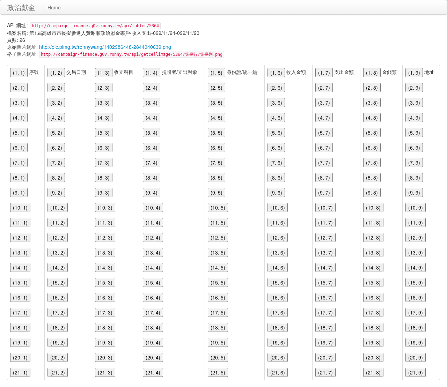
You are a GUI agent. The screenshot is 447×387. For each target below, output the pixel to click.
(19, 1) (20, 342)
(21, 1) (20, 372)
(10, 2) (57, 207)
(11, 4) (153, 222)
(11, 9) (415, 222)
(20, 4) (153, 357)
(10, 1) (20, 207)
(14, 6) (277, 267)
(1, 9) (414, 72)
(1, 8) (372, 72)
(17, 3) (105, 312)
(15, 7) (325, 282)
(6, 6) (276, 147)
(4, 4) (151, 117)
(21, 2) (57, 372)
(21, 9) (415, 372)
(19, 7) (325, 342)
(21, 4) (153, 372)
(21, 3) (105, 372)
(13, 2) (57, 252)
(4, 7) (324, 117)
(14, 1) (20, 267)
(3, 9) (414, 102)
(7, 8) (372, 162)
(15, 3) (105, 282)
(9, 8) (372, 192)
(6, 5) (216, 147)
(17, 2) (57, 312)
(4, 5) (216, 117)
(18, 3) (105, 327)
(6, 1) (19, 147)
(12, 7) (325, 237)
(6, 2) (56, 147)
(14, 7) (325, 267)
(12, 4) (153, 237)
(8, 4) (151, 177)
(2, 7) (324, 87)
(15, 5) (218, 282)
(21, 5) (218, 372)
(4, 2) (56, 117)
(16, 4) (153, 297)
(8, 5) (216, 177)
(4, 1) (19, 117)
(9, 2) (56, 192)
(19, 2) (57, 342)
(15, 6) (277, 282)
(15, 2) (57, 282)
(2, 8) (372, 87)
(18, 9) (415, 327)
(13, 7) (325, 252)
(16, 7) (325, 297)
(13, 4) (153, 252)
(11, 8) (373, 222)
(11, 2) (57, 222)
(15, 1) (20, 282)
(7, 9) (414, 162)
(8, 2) (56, 177)
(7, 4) (151, 162)
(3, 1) (19, 102)
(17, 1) (20, 312)
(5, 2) (56, 132)
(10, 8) (373, 207)
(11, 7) (325, 222)
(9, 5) (216, 192)
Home (54, 7)
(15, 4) (153, 282)
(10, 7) (325, 207)
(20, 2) (57, 357)
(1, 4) (151, 72)
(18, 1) (20, 327)
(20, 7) (325, 357)
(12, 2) (57, 237)
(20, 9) (415, 357)
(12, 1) (20, 237)
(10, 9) (415, 207)
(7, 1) (19, 162)
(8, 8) (372, 177)
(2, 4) (151, 87)
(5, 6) (276, 132)
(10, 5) (218, 207)
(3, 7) (324, 102)
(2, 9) (414, 87)
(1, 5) (216, 72)
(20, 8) (373, 357)
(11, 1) (20, 222)
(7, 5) (216, 162)
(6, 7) (324, 147)
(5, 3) (104, 132)
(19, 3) (105, 342)
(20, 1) (20, 357)
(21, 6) (277, 372)
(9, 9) (414, 192)
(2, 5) (216, 87)
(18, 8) (373, 327)
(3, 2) (56, 102)
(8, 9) (414, 177)
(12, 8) (373, 237)
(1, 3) (104, 72)
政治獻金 (21, 7)
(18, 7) (325, 327)
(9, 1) (19, 192)
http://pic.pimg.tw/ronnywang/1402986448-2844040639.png (105, 46)
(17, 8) (373, 312)
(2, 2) (56, 87)
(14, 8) (373, 267)
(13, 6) (277, 252)
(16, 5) (218, 297)
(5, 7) (324, 132)
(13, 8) (373, 252)
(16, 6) (277, 297)
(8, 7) (324, 177)
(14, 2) (57, 267)
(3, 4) (151, 102)
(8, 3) (104, 177)
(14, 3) (105, 267)
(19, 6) (277, 342)
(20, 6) (277, 357)
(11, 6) (277, 222)
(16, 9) (415, 297)
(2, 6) (276, 87)
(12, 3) (105, 237)
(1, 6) (276, 72)
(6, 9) (414, 147)
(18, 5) (218, 327)
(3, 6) (276, 102)
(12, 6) (277, 237)
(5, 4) (151, 132)
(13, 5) (218, 252)
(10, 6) (277, 207)
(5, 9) (414, 132)
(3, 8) (372, 102)
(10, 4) (153, 207)
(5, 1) (19, 132)
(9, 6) (276, 192)
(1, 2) (56, 72)
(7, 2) (56, 162)
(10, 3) (105, 207)
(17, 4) (153, 312)
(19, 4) (153, 342)
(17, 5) (218, 312)
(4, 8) (372, 117)
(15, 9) (415, 282)
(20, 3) (105, 357)
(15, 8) (373, 282)
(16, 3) (105, 297)
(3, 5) (216, 102)
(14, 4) (153, 267)
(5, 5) (216, 132)
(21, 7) (325, 372)
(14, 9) (415, 267)
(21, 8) (373, 372)
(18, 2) (57, 327)
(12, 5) (218, 237)
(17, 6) (277, 312)
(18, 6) (277, 327)
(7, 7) (324, 162)
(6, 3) (104, 147)
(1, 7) (324, 72)
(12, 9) (415, 237)
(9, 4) (151, 192)
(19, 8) (373, 342)
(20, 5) (218, 357)
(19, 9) (415, 342)
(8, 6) (276, 177)
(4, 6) (276, 117)
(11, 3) (105, 222)
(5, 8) (372, 132)
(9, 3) (104, 192)
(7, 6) (276, 162)
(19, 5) (218, 342)
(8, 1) (19, 177)
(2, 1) (19, 87)
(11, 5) (218, 222)
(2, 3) (104, 87)
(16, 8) (373, 297)
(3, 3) (104, 102)
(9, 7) (324, 192)
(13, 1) (20, 252)
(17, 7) (325, 312)
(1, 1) (19, 72)
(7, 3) (104, 162)
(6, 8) (372, 147)
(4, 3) (104, 117)
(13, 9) (415, 252)
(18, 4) (153, 327)
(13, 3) (105, 252)
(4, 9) (414, 117)
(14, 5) (218, 267)
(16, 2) (57, 297)
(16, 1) (20, 297)
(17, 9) (415, 312)
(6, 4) (151, 147)
